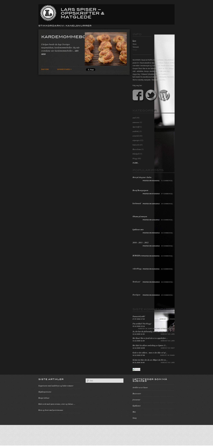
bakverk (45, 69)
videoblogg (137, 268)
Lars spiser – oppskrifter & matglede (82, 12)
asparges (136, 140)
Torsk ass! (136, 281)
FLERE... (136, 163)
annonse (136, 122)
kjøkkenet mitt (138, 229)
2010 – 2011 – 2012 (141, 242)
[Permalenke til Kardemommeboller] (106, 64)
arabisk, (136, 131)
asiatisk (136, 135)
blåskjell (136, 153)
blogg (135, 158)
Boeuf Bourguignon (140, 190)
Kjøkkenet (137, 405)
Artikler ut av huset (140, 387)
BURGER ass (138, 255)
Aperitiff (136, 126)
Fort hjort (136, 294)
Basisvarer (137, 393)
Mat (134, 411)
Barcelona (137, 149)
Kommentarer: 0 (64, 69)
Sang (135, 418)
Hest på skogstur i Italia (142, 177)
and (134, 117)
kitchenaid (137, 203)
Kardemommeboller (70, 36)
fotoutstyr (136, 399)
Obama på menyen (140, 216)
